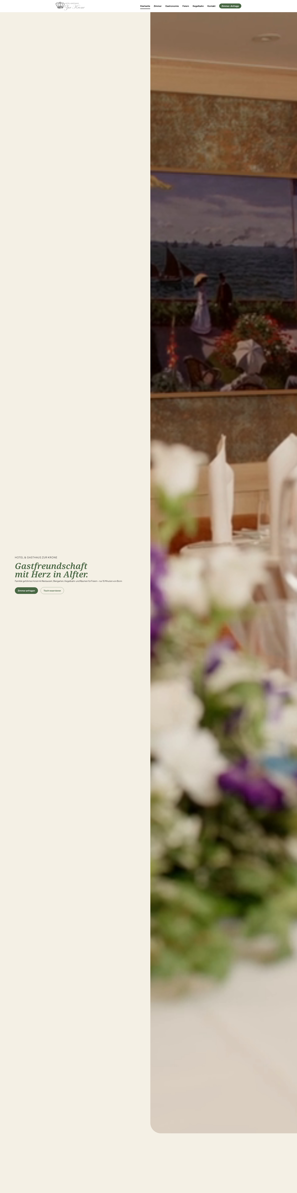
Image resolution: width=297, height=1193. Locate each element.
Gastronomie (172, 6)
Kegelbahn (198, 6)
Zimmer (158, 6)
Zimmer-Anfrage (230, 6)
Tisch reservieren (52, 590)
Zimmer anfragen (26, 590)
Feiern (185, 6)
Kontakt (211, 6)
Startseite (145, 6)
